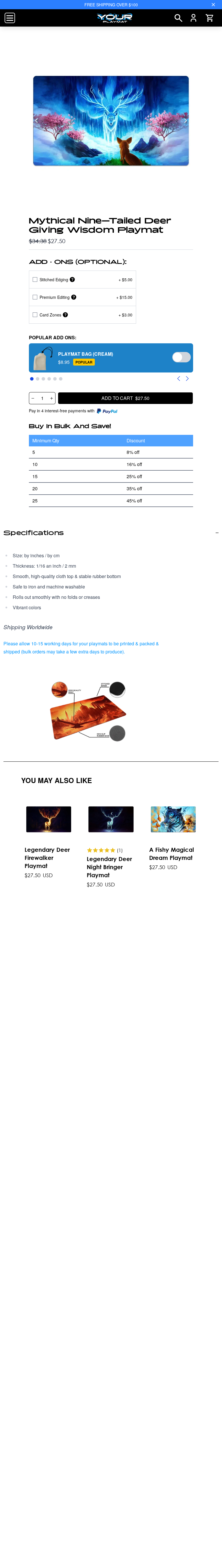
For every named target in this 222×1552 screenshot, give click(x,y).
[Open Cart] (209, 18)
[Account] (193, 18)
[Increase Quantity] (52, 398)
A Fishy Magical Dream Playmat (171, 853)
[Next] (185, 120)
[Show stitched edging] (72, 279)
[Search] (178, 18)
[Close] (213, 4)
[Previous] (36, 120)
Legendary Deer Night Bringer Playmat (109, 867)
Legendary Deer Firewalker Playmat (47, 857)
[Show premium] (74, 297)
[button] (111, 357)
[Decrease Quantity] (32, 398)
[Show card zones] (65, 315)
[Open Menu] (10, 18)
